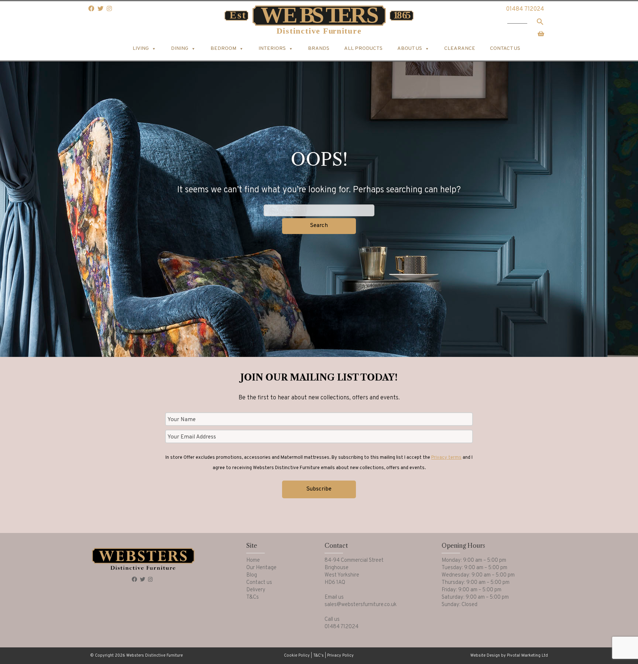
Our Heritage (261, 567)
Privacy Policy (340, 655)
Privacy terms (446, 458)
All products (363, 48)
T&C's (318, 655)
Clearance (459, 48)
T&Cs (252, 597)
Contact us (505, 48)
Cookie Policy (297, 655)
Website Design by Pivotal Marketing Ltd (509, 655)
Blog (251, 575)
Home (253, 560)
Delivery (255, 590)
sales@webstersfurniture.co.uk (361, 604)
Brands (318, 48)
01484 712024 (525, 9)
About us (409, 48)
